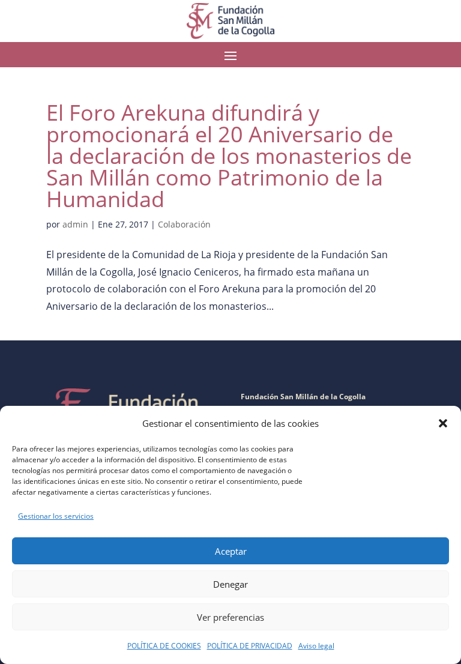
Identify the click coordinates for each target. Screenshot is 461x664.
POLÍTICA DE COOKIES (164, 646)
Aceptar (231, 551)
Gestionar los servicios (56, 516)
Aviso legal (316, 646)
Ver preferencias (230, 617)
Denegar (230, 584)
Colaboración (184, 224)
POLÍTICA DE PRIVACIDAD (249, 646)
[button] (443, 423)
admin (75, 224)
